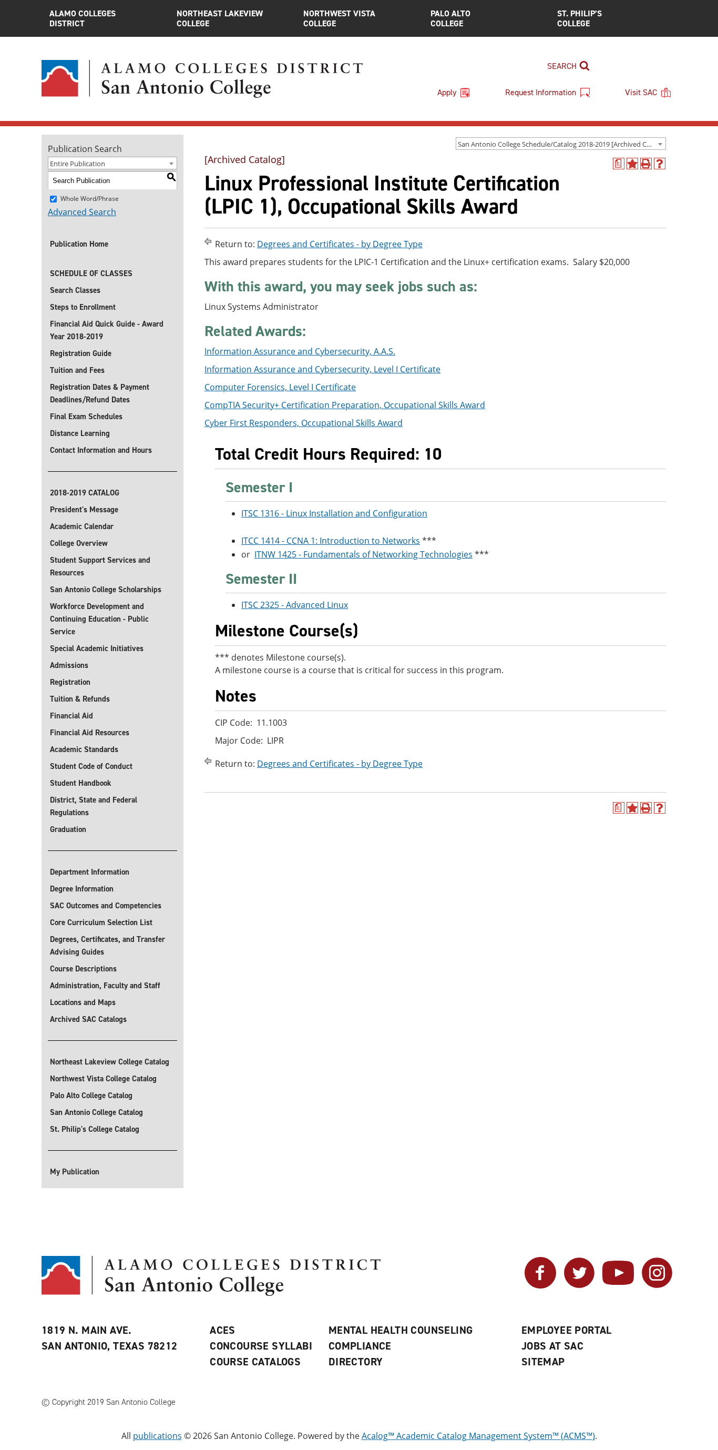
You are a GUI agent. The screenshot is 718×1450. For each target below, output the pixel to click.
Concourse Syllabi (261, 1346)
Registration (70, 682)
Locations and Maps (83, 1002)
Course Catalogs (255, 1361)
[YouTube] (618, 1285)
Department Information (89, 872)
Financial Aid (71, 716)
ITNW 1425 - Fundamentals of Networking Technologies (363, 554)
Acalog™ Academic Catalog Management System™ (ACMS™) (478, 1436)
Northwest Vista (339, 18)
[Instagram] (657, 1285)
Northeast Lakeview (220, 18)
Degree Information (82, 889)
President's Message (84, 509)
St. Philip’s (579, 18)
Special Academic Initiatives (96, 648)
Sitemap (543, 1361)
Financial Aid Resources (89, 732)
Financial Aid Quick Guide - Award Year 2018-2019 (106, 330)
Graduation (68, 829)
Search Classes (75, 290)
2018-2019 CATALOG (84, 493)
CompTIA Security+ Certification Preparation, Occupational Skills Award (344, 405)
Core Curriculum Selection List (101, 922)
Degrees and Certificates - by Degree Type (340, 244)
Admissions (69, 665)
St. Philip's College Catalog (94, 1129)
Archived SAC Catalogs (88, 1019)
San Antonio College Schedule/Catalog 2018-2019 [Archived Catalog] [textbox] (561, 144)
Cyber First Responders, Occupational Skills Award (303, 423)
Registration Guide (80, 353)
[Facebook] (540, 1285)
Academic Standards (84, 749)
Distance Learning (80, 433)
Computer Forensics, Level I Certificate (280, 387)
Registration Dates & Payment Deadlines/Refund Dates (99, 393)
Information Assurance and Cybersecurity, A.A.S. (299, 351)
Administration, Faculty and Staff (105, 985)
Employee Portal (566, 1330)
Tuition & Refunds (80, 699)
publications (157, 1436)
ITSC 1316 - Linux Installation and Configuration (334, 513)
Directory (356, 1361)
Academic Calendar (82, 526)
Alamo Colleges (82, 18)
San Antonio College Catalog (96, 1112)
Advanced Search (82, 212)
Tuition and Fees (77, 370)
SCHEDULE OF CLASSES (91, 273)
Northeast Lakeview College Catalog (109, 1062)
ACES (222, 1330)
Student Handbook (80, 783)
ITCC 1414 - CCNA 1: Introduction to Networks (330, 540)
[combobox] (561, 143)
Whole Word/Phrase (89, 198)
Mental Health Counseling (401, 1330)
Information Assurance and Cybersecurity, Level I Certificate (322, 369)
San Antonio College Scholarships (105, 589)
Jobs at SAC (552, 1346)
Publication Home (79, 244)
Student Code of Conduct (91, 766)
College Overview (79, 543)
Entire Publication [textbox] (77, 163)
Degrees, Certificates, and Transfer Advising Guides (107, 945)
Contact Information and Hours (101, 450)
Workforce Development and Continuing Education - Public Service (99, 619)
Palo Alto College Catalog (91, 1095)
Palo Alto (450, 18)
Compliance (360, 1346)
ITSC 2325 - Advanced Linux (294, 605)
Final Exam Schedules (86, 416)
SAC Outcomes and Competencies (105, 905)
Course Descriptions (83, 969)
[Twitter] (579, 1285)
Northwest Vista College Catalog (103, 1078)
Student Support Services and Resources (100, 566)
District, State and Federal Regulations (93, 806)
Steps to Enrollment (83, 307)
